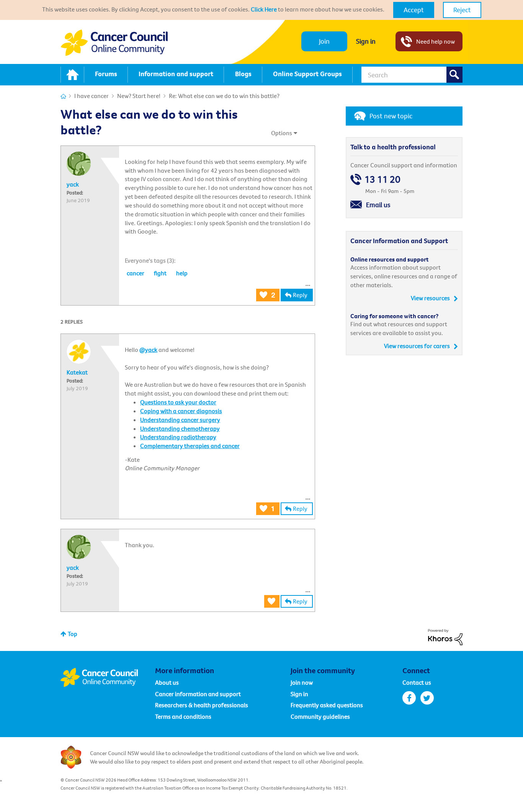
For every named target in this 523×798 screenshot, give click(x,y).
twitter (427, 698)
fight (160, 273)
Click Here (264, 9)
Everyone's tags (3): (150, 260)
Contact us (416, 682)
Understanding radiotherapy (178, 437)
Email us (378, 204)
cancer (135, 273)
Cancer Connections (63, 96)
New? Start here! (138, 96)
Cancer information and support (198, 694)
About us (167, 682)
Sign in (366, 41)
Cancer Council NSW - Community (114, 43)
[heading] (150, 260)
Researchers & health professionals (201, 705)
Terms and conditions (183, 716)
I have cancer (91, 96)
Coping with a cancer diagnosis (181, 411)
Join (324, 41)
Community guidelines (320, 716)
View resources (430, 298)
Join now (302, 682)
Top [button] (72, 634)
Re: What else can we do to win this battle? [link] (224, 96)
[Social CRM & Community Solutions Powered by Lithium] (445, 636)
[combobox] (412, 75)
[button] (413, 10)
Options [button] (281, 133)
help (182, 273)
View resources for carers (417, 346)
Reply (300, 295)
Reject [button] (462, 9)
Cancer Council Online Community (107, 677)
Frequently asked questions (327, 705)
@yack (148, 349)
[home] (72, 75)
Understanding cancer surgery (180, 420)
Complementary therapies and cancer (190, 446)
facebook (409, 698)
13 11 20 (382, 179)
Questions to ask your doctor (178, 402)
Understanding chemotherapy (180, 428)
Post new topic (390, 115)
